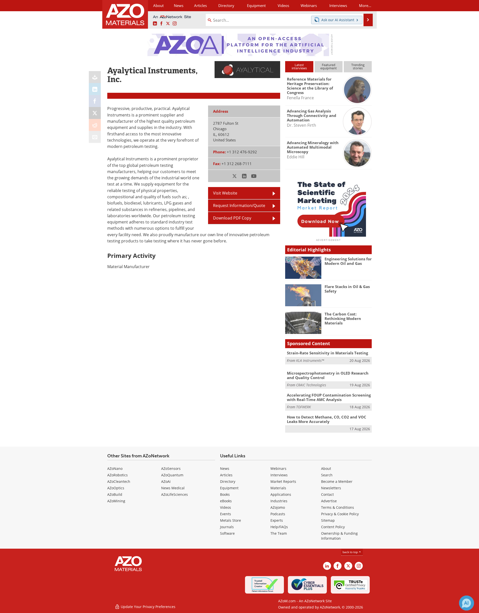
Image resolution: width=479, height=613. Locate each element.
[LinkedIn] (95, 89)
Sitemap (328, 520)
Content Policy (333, 526)
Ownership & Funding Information (339, 536)
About (326, 468)
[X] (95, 113)
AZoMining (116, 501)
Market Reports (283, 481)
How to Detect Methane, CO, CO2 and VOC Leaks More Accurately (326, 419)
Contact (327, 494)
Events (225, 513)
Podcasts (277, 513)
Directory (226, 5)
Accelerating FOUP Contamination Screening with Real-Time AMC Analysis (329, 397)
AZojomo (277, 507)
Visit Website (225, 193)
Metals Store (230, 520)
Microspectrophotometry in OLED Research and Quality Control (327, 375)
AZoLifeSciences (174, 494)
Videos (225, 507)
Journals (227, 526)
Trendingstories (357, 66)
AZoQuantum (172, 475)
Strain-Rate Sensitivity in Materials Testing (327, 352)
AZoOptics (115, 488)
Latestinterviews (299, 66)
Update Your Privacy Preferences (147, 606)
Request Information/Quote (239, 205)
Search (327, 475)
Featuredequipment (328, 66)
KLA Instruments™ (310, 360)
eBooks (226, 501)
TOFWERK (303, 407)
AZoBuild (114, 494)
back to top (351, 552)
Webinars (278, 468)
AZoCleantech (118, 481)
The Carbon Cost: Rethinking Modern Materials (343, 318)
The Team (278, 533)
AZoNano (114, 468)
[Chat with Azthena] (466, 603)
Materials (278, 488)
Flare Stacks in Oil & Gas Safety (347, 289)
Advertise (329, 501)
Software (227, 533)
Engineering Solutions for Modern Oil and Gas (348, 261)
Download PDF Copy (232, 218)
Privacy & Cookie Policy (340, 513)
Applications (280, 494)
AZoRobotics (117, 475)
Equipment (229, 488)
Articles (226, 475)
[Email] (95, 137)
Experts (276, 520)
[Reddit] (95, 125)
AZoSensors (171, 468)
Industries (278, 501)
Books (225, 494)
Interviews (279, 475)
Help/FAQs (279, 526)
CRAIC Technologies (311, 385)
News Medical (173, 488)
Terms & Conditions (337, 507)
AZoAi (166, 481)
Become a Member (337, 481)
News (224, 468)
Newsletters (331, 488)
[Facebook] (95, 101)
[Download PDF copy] (95, 77)
